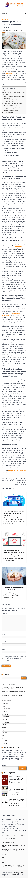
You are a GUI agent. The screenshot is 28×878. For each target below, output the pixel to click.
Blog (3, 857)
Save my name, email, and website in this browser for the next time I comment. (15, 658)
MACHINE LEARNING (7, 730)
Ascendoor (15, 874)
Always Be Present (8, 112)
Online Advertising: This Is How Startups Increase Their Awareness (14, 104)
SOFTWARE (4, 740)
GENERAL (4, 727)
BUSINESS (4, 706)
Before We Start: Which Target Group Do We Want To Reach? (14, 100)
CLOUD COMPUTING (7, 708)
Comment (5, 613)
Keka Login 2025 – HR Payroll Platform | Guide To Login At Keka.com (16, 801)
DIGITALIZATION (5, 716)
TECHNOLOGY (5, 19)
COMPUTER (4, 711)
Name (4, 634)
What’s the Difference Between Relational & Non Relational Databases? (14, 513)
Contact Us (4, 860)
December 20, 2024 (16, 782)
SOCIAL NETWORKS (6, 738)
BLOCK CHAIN (5, 703)
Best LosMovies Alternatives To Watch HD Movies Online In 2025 (16, 789)
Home (3, 862)
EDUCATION (4, 719)
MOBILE (3, 735)
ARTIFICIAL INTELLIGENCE (8, 700)
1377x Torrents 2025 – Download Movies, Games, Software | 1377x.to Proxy (16, 778)
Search (4, 765)
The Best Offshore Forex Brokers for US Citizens (13, 682)
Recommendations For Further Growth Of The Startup (14, 97)
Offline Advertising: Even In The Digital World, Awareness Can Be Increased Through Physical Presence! (13, 108)
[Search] (25, 13)
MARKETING (4, 732)
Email (4, 642)
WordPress (5, 876)
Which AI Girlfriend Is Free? (8, 684)
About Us (4, 854)
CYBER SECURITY (6, 714)
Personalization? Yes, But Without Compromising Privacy (14, 551)
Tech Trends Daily (7, 30)
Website (4, 649)
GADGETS (4, 724)
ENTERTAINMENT (6, 722)
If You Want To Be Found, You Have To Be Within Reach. (14, 93)
